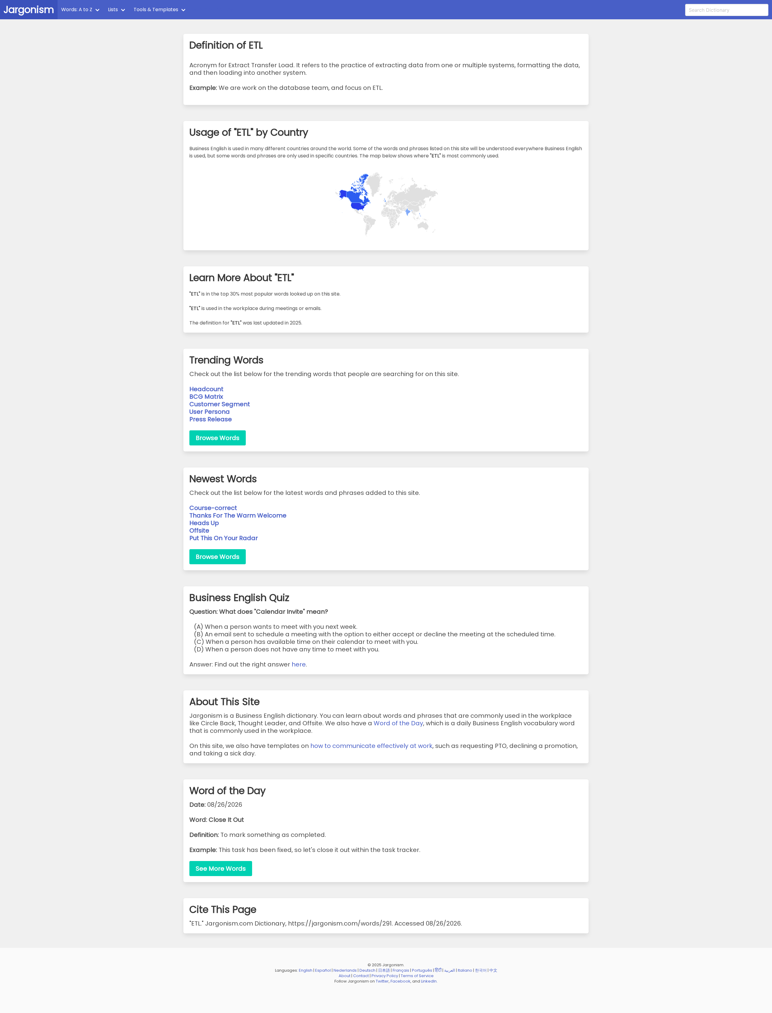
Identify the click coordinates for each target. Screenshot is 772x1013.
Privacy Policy (385, 976)
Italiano (465, 970)
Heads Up (204, 523)
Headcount (206, 389)
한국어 (481, 970)
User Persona (209, 411)
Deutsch (367, 970)
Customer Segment (219, 404)
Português (422, 970)
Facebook (400, 981)
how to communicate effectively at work (371, 746)
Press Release (210, 419)
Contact (361, 976)
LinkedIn (429, 981)
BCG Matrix (206, 396)
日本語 (384, 970)
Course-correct (213, 508)
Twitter (382, 981)
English (305, 970)
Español (323, 970)
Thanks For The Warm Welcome (237, 515)
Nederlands (345, 970)
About (344, 976)
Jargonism (29, 9)
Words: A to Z (76, 9)
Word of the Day (213, 9)
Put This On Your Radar (223, 538)
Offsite (199, 530)
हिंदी (438, 970)
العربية (449, 970)
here (299, 664)
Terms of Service (417, 976)
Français (401, 970)
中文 (493, 970)
